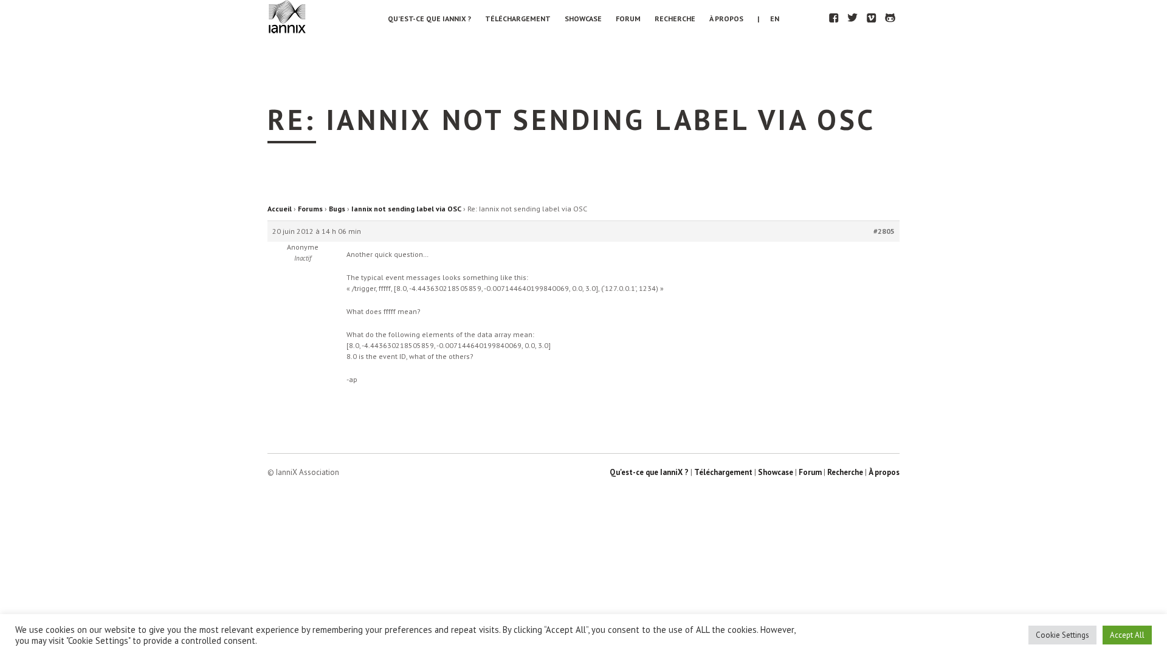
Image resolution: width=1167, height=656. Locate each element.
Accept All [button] (1127, 635)
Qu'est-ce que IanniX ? (649, 472)
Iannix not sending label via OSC (406, 208)
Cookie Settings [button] (1062, 635)
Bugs (337, 208)
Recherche (675, 18)
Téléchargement (518, 18)
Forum (628, 18)
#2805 (884, 231)
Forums (310, 208)
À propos (726, 18)
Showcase (583, 18)
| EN (768, 18)
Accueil (279, 208)
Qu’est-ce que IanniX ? (429, 18)
